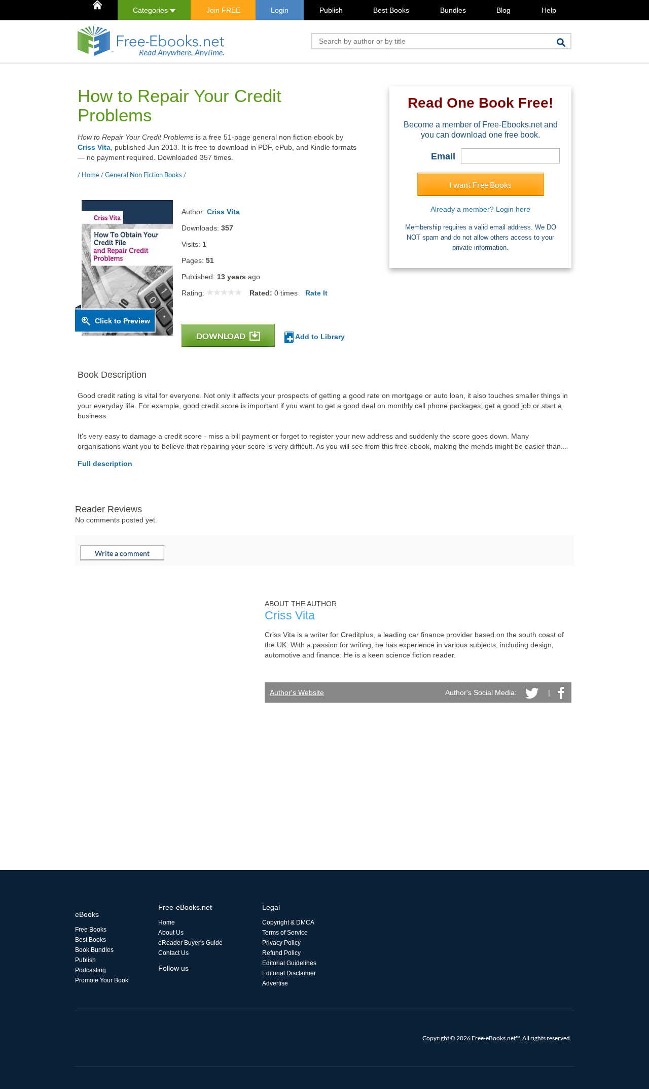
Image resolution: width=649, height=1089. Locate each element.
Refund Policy (281, 952)
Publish (331, 10)
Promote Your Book (101, 980)
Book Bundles (94, 949)
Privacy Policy (281, 942)
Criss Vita (94, 147)
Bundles (453, 10)
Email (443, 156)
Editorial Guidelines (289, 963)
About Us (171, 932)
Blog (503, 10)
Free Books (90, 929)
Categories (151, 10)
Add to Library (319, 337)
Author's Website (297, 692)
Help (549, 10)
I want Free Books (480, 184)
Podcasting (90, 970)
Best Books (391, 10)
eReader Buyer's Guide (190, 942)
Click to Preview (122, 321)
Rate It (316, 293)
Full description (105, 463)
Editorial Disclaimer (289, 973)
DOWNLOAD (221, 336)
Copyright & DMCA (288, 922)
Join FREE (223, 10)
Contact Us (173, 952)
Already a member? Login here (480, 209)
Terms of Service (285, 932)
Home (166, 922)
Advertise (275, 983)
